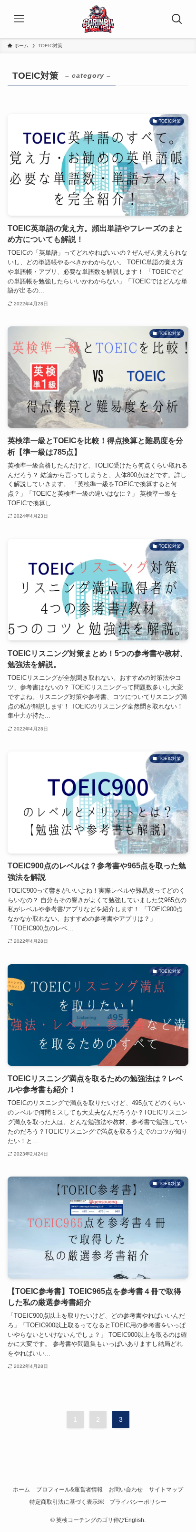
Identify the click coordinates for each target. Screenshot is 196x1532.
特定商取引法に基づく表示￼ (66, 1502)
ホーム (21, 1489)
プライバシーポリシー (138, 1502)
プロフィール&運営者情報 (69, 1489)
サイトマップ (166, 1489)
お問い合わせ (125, 1489)
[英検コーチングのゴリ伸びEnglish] (98, 19)
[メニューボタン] (19, 19)
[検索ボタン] (177, 19)
